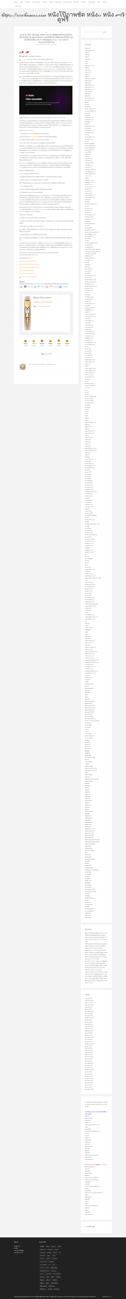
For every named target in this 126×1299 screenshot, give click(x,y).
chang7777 (88, 167)
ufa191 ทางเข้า (89, 628)
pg (85, 390)
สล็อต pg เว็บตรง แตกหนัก (92, 779)
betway (87, 135)
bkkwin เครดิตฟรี (89, 143)
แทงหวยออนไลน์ (89, 911)
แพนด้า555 (88, 913)
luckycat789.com (90, 308)
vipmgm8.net (89, 664)
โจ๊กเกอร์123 (88, 915)
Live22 (87, 292)
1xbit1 (86, 63)
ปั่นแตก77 (87, 744)
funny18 (87, 225)
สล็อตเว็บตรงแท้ (89, 837)
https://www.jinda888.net (92, 1186)
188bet (87, 57)
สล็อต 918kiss (88, 775)
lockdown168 (89, 299)
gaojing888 (88, 228)
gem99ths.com (89, 230)
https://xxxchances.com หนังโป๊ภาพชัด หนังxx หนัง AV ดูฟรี (63, 17)
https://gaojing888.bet (91, 1205)
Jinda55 (87, 262)
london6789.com (90, 303)
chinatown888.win (90, 169)
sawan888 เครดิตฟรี (91, 515)
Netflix (87, 366)
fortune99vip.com (90, 215)
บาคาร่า (46, 32)
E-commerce (36, 2)
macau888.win (89, 321)
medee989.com (90, 331)
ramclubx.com (89, 485)
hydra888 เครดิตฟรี (90, 254)
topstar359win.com (90, 606)
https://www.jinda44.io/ (91, 1180)
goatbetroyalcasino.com (92, 232)
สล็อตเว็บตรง (88, 824)
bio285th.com (89, 139)
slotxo (86, 565)
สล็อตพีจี (87, 814)
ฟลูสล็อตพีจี (88, 755)
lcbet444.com (89, 288)
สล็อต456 (87, 785)
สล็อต (86, 772)
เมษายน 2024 (88, 1059)
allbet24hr (88, 96)
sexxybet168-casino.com (92, 524)
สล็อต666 (87, 792)
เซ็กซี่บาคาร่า (88, 880)
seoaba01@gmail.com (43, 306)
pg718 (87, 411)
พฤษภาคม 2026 (89, 1005)
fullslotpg (87, 221)
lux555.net (88, 312)
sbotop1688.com (90, 519)
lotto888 (87, 305)
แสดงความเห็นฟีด (19, 1250)
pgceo (87, 418)
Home (16, 2)
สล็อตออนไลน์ (88, 818)
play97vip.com (89, 459)
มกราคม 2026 (88, 1013)
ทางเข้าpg (88, 723)
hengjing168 (88, 245)
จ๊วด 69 (87, 686)
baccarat (87, 113)
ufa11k (86, 625)
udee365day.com (90, 619)
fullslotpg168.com (90, 223)
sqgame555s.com (90, 569)
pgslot (87, 435)
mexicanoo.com (89, 336)
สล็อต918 (87, 798)
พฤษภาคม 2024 (89, 1057)
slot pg (87, 556)
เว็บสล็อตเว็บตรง (89, 898)
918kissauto (88, 81)
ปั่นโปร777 (88, 749)
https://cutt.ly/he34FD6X (26, 270)
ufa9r (86, 632)
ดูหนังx (86, 697)
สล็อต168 (87, 783)
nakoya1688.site (89, 362)
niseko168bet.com (90, 368)
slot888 (87, 1184)
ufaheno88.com (90, 640)
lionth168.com (89, 290)
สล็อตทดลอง (88, 1197)
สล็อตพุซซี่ (87, 816)
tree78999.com (89, 615)
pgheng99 (88, 1140)
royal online (88, 502)
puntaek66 (88, 474)
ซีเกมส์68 (87, 692)
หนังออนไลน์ (88, 857)
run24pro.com (89, 506)
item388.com (89, 260)
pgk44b (87, 429)
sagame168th (89, 513)
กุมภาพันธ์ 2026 (89, 1011)
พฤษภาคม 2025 (89, 1031)
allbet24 (87, 1208)
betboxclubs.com (90, 126)
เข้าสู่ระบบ (17, 1246)
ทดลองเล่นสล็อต (89, 716)
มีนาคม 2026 (88, 1009)
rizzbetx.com (89, 496)
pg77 (86, 413)
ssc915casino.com (90, 576)
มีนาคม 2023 (88, 1087)
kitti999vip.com (89, 284)
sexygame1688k (90, 539)
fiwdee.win (88, 212)
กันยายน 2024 (89, 1048)
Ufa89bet (88, 630)
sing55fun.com (89, 543)
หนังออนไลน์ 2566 (90, 859)
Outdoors (27, 2)
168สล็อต (87, 55)
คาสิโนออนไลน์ (89, 684)
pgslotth (87, 455)
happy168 (88, 238)
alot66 (86, 102)
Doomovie (88, 176)
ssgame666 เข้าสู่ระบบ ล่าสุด (93, 578)
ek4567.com (88, 189)
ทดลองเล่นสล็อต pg (90, 718)
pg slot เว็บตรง (89, 398)
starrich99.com (89, 582)
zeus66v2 (87, 679)
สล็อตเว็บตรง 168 (89, 829)
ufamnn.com (89, 643)
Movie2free (88, 351)
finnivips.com (89, 208)
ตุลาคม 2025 (88, 1020)
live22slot (87, 295)
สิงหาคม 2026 (88, 998)
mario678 (88, 323)
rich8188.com (89, 493)
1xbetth (87, 1201)
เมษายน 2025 (88, 1033)
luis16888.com (89, 310)
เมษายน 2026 (88, 1007)
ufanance (87, 645)
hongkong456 (89, 247)
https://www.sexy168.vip (92, 1155)
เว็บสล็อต (87, 896)
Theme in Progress (69, 1296)
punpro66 (88, 1120)
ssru (86, 580)
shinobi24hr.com (90, 541)
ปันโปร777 (88, 746)
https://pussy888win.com (92, 1131)
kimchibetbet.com (90, 275)
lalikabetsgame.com (91, 286)
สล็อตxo (87, 809)
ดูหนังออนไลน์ (88, 703)
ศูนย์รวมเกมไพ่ (89, 766)
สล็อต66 (87, 790)
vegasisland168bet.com (92, 660)
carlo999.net (88, 158)
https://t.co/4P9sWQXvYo (29, 276)
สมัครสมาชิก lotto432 (91, 768)
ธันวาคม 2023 (89, 1067)
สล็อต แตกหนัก (89, 781)
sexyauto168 (25, 59)
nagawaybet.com (90, 359)
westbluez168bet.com (91, 671)
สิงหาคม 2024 (89, 1050)
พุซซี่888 (87, 753)
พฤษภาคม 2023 (89, 1082)
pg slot (87, 392)
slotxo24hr (88, 567)
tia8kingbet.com (90, 602)
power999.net (89, 463)
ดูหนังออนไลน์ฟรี (89, 712)
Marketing (58, 2)
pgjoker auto (88, 426)
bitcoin (87, 141)
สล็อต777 (87, 794)
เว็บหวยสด (87, 902)
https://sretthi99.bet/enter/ (93, 249)
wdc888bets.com (90, 666)
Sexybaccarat (89, 532)
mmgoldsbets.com (90, 342)
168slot (87, 52)
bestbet (87, 124)
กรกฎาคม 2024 (89, 1052)
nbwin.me (88, 364)
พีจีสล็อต (87, 751)
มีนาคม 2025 (88, 1035)
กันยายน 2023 (89, 1074)
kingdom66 (88, 277)
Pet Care (76, 2)
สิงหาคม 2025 (88, 1024)
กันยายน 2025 (88, 1022)
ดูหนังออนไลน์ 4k (89, 710)
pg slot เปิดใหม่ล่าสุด (90, 396)
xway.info (87, 675)
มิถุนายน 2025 (89, 1028)
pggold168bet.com (90, 422)
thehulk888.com (90, 597)
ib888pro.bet (89, 256)
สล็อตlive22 (88, 805)
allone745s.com (89, 98)
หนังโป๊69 (87, 861)
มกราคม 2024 (89, 1065)
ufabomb (87, 636)
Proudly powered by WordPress (86, 1296)
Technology (91, 2)
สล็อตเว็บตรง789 (89, 831)
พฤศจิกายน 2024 (89, 1044)
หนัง (86, 852)
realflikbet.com (89, 489)
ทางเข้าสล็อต (88, 725)
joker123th (88, 271)
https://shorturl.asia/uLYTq (26, 273)
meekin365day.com (91, 333)
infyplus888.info (89, 258)
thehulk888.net (89, 599)
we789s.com (89, 669)
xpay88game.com (90, 673)
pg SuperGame (89, 403)
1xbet (86, 61)
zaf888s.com (89, 677)
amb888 (87, 106)
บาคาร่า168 (42, 67)
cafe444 (87, 156)
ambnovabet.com (90, 109)
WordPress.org (18, 1252)
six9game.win (89, 550)
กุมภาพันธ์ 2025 (89, 1037)
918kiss (87, 76)
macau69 (87, 318)
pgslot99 (87, 446)
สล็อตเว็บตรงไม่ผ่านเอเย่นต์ (92, 839)
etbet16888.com (90, 195)
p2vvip (87, 381)
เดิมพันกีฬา (88, 883)
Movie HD (88, 349)
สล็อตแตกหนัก (88, 848)
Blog (21, 2)
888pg (87, 68)
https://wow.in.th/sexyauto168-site (29, 267)
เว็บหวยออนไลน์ (89, 1159)
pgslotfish (88, 452)
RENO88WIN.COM (91, 491)
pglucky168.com (90, 431)
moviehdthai (88, 355)
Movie (87, 347)
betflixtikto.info (89, 130)
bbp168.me (88, 122)
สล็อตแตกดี (88, 846)
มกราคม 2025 (88, 1039)
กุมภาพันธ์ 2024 (89, 1063)
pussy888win (89, 483)
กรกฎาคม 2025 (89, 1026)
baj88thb (87, 115)
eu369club (88, 199)
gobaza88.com (89, 236)
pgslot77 (87, 444)
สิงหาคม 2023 (88, 1076)
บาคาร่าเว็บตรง (89, 738)
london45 (87, 301)
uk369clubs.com (90, 653)
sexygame (88, 537)
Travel (98, 2)
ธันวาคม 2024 (89, 1041)
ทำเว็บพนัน (88, 727)
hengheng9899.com (91, 243)
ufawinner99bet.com (91, 651)
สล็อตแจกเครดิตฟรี (90, 844)
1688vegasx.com (90, 50)
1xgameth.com (89, 65)
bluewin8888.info (90, 145)
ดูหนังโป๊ (87, 1199)
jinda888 (87, 264)
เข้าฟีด (16, 1248)
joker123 (87, 266)
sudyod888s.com (90, 586)
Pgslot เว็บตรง (89, 437)
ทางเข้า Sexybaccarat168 (92, 721)
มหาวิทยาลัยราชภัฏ (90, 757)
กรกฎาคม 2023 (89, 1078)
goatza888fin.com (90, 234)
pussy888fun (89, 480)
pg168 (87, 409)
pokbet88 (88, 461)
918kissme (88, 83)
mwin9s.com (89, 357)
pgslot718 (88, 442)
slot (86, 554)
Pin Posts (18, 6)
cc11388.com (89, 165)
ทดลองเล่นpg (88, 714)
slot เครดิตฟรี (88, 558)
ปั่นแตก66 (87, 742)
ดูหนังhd (87, 1150)
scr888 (87, 522)
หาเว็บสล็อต (88, 872)
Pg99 (86, 416)
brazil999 (87, 154)
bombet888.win (90, 150)
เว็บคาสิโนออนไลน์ (90, 889)
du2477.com (88, 184)
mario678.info (89, 325)
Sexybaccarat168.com (91, 535)
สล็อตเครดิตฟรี (89, 822)
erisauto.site (88, 193)
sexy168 (87, 526)
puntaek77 (88, 476)
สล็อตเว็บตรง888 (89, 835)
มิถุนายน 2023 (89, 1080)
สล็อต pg (87, 777)
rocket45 (87, 498)
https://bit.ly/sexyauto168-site (28, 261)
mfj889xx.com (89, 338)
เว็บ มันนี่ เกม (88, 887)
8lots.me (87, 74)
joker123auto (88, 269)
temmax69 (88, 595)
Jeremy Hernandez (51, 44)
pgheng (87, 424)
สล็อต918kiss (88, 800)
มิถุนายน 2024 (89, 1054)
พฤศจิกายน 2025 (89, 1018)
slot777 (87, 563)
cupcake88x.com (90, 171)
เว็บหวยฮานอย (89, 904)
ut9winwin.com (89, 656)
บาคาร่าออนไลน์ (89, 736)
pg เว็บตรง (88, 407)
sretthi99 (87, 571)
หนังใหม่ (87, 863)
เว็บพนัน (87, 893)
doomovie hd (89, 1214)
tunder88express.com (91, 617)
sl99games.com (89, 552)
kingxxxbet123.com (90, 279)
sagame (87, 509)
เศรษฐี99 (87, 906)
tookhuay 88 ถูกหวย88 (91, 604)
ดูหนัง (86, 695)
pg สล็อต (87, 405)
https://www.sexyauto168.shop (94, 1192)
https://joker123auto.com (92, 1125)
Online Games (67, 2)
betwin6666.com (90, 137)
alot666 (87, 104)
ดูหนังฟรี (87, 699)
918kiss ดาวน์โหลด (90, 78)
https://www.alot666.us (91, 1177)
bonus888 (88, 152)
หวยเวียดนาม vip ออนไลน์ (92, 870)
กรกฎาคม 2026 (89, 1000)
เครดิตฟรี (87, 878)
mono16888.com (90, 344)
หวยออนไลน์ (88, 865)
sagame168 (88, 511)
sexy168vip (88, 528)
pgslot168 (88, 439)
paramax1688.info (90, 385)
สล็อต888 (87, 796)
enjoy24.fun (88, 191)
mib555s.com (89, 340)
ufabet (87, 634)
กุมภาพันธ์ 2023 (89, 1089)
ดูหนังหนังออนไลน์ (90, 701)
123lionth (87, 48)
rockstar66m (88, 500)
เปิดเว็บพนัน (88, 885)
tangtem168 (88, 591)
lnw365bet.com (89, 297)
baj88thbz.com (89, 117)
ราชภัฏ (87, 764)
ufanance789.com (90, 647)
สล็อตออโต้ (88, 820)
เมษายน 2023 (88, 1085)
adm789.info (88, 91)
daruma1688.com (90, 173)
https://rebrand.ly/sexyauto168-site (29, 264)
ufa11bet (87, 623)
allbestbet (88, 94)
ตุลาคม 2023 (88, 1072)
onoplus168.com (90, 377)
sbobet (87, 517)
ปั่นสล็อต (87, 740)
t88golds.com (89, 589)
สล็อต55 (87, 788)
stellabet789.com (90, 584)
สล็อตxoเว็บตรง (89, 811)
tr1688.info (88, 608)
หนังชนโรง (88, 855)
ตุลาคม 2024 (88, 1046)
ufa (86, 621)
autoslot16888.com (91, 111)
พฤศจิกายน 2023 (89, 1069)
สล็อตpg (87, 807)
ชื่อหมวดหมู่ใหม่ (89, 688)
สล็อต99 (87, 803)
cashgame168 (89, 163)
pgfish (87, 420)
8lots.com (88, 70)
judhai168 (87, 273)
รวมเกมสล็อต (88, 762)
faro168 (87, 202)
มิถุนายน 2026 (89, 1002)
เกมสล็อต (87, 876)
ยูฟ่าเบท (87, 759)
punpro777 (88, 472)
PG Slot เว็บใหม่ (89, 401)
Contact (104, 2)
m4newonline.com (90, 314)
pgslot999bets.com (91, 448)
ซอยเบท (87, 690)
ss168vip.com (89, 573)
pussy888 (88, 478)
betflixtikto (88, 128)
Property (83, 2)
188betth (87, 59)
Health (51, 2)
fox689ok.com (89, 217)
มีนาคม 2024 (88, 1061)
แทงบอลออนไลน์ (89, 909)
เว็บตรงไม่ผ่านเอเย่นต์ (90, 891)
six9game (88, 548)
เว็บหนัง (87, 900)
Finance (44, 2)
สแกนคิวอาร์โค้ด (89, 850)
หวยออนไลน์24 (89, 868)
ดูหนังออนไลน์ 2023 (90, 708)
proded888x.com (90, 465)
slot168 (87, 561)
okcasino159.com (90, 372)
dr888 (87, 178)
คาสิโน (87, 682)
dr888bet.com (89, 180)
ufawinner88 (88, 649)
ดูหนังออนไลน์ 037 (90, 705)
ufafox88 (87, 638)
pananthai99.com (90, 383)
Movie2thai (88, 353)
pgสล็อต (87, 457)
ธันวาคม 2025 (89, 1015)
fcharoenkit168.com (91, 204)
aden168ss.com (89, 89)
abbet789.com (89, 85)
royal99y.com (89, 504)
